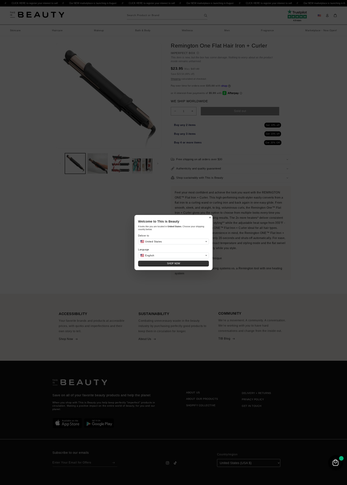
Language (143, 249)
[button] (173, 241)
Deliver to (143, 235)
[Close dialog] (210, 217)
